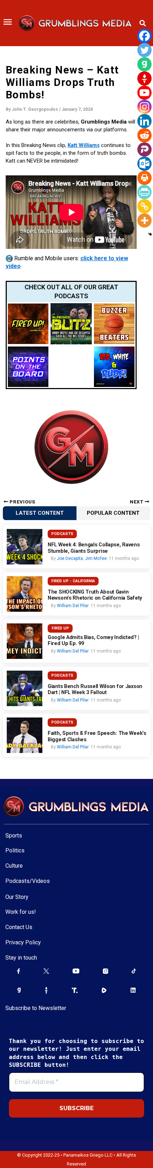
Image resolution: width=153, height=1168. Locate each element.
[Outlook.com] (144, 164)
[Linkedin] (144, 121)
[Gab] (144, 64)
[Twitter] (144, 50)
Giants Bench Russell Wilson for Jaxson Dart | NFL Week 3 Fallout (95, 689)
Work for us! (20, 911)
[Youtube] (144, 93)
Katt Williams (84, 145)
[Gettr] (144, 78)
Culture (14, 865)
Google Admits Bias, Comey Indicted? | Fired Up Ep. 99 (93, 640)
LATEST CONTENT (40, 513)
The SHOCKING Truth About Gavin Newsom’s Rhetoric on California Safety (95, 595)
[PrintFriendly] (144, 192)
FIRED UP (60, 628)
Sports (13, 835)
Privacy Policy (23, 942)
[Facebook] (144, 36)
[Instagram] (144, 107)
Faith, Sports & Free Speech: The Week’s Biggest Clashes (97, 736)
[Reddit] (144, 135)
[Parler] (144, 149)
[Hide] (150, 234)
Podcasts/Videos (27, 881)
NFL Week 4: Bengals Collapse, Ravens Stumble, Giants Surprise (94, 548)
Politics (15, 850)
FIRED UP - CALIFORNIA (73, 581)
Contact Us (18, 927)
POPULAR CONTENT (113, 513)
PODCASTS (62, 533)
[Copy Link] (144, 206)
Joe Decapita (70, 558)
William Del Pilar (73, 605)
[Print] (144, 178)
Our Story (16, 897)
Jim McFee (96, 558)
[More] (144, 220)
